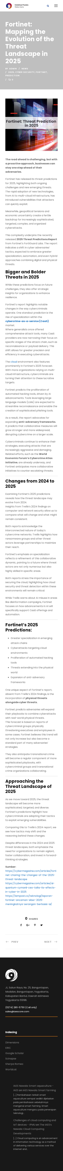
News (25, 68)
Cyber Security (25, 72)
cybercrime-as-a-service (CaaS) (27, 321)
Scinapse (10, 1058)
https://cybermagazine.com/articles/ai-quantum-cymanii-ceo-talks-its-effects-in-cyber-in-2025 (30, 887)
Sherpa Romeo (14, 1064)
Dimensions (12, 1042)
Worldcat (11, 1069)
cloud (14, 361)
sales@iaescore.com (17, 1011)
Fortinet (41, 72)
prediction (12, 75)
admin (13, 68)
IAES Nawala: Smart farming (39, 1090)
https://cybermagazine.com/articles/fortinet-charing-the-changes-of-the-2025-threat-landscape (30, 875)
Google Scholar (14, 1053)
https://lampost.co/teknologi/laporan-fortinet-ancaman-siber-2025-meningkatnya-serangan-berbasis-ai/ (29, 900)
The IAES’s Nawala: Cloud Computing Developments (32, 1129)
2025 (11, 72)
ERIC (8, 1048)
